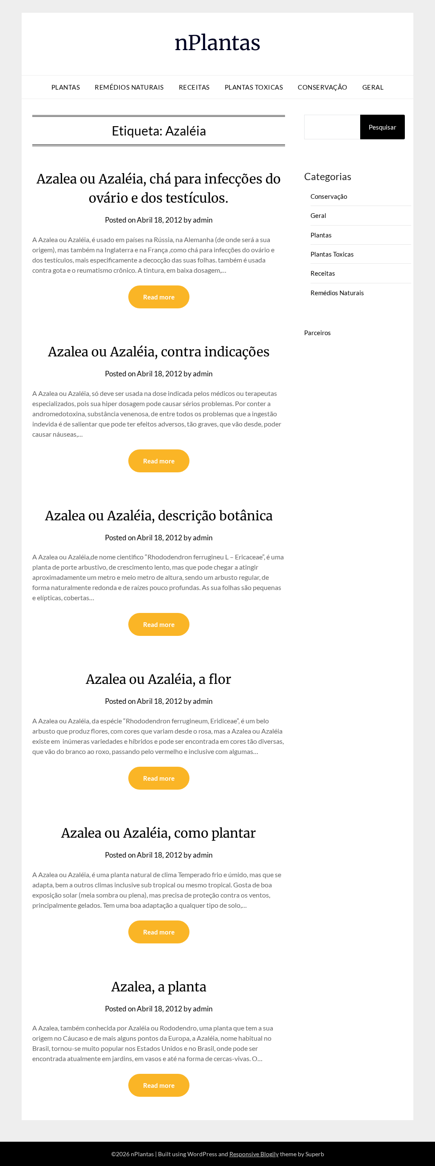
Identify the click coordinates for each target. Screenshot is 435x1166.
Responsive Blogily (254, 1154)
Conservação (322, 87)
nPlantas (218, 43)
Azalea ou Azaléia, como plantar (158, 833)
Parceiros (317, 332)
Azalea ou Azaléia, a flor (159, 679)
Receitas (194, 87)
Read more (159, 297)
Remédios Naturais (129, 87)
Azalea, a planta (158, 987)
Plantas (65, 87)
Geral (373, 87)
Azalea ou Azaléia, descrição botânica (159, 516)
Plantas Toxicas (254, 87)
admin (202, 219)
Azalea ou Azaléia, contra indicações (159, 352)
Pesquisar (382, 127)
